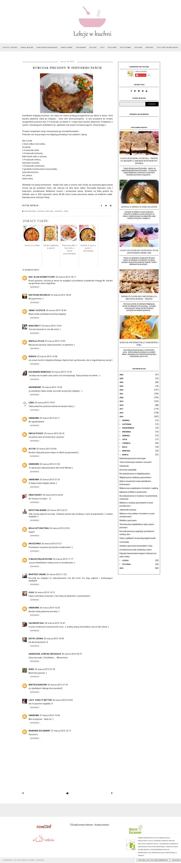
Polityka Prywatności (167, 47)
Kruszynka (35, 544)
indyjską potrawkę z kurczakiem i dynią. (68, 134)
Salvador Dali (36, 623)
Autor (32, 449)
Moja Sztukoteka (39, 528)
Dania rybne (66, 47)
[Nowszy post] (23, 793)
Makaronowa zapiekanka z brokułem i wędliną (139, 488)
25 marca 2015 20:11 (50, 418)
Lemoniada (124, 542)
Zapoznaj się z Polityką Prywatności (153, 860)
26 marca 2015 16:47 (55, 623)
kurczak (59, 211)
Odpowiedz (34, 287)
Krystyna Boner (38, 510)
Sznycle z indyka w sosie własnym (139, 207)
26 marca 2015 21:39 (58, 685)
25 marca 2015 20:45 (46, 449)
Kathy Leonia (36, 638)
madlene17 (35, 326)
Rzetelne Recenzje (39, 295)
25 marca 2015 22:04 (53, 495)
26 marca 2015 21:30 (45, 669)
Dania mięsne (27, 47)
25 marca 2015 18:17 (66, 277)
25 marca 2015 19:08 (47, 356)
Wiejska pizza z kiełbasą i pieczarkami (135, 477)
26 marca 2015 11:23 (57, 574)
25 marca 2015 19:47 (45, 403)
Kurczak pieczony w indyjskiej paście (135, 474)
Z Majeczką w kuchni (40, 559)
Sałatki (93, 47)
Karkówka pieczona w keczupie (133, 458)
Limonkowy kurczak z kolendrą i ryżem (136, 550)
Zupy (102, 47)
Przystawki (125, 47)
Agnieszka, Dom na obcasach (45, 654)
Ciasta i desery (10, 47)
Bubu (31, 669)
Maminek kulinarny (39, 731)
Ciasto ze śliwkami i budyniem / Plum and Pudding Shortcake (139, 251)
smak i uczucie (37, 310)
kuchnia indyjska (45, 211)
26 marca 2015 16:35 (50, 608)
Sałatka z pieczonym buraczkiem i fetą (136, 546)
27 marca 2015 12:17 (61, 731)
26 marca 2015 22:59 (63, 700)
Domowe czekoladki (128, 470)
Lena (31, 403)
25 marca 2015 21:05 (50, 464)
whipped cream (37, 574)
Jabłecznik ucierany (128, 510)
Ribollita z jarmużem (128, 520)
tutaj (43, 131)
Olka (31, 592)
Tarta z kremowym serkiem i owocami (135, 462)
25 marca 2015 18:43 (61, 295)
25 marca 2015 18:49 (56, 310)
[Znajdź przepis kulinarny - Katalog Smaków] (89, 825)
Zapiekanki (81, 47)
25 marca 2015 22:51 (57, 510)
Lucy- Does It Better (40, 700)
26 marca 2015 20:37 (72, 654)
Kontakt (150, 47)
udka (66, 211)
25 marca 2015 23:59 (60, 528)
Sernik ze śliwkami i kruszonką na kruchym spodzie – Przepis (139, 297)
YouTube (138, 47)
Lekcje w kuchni (28, 860)
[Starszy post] (112, 793)
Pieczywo (112, 47)
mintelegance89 (38, 685)
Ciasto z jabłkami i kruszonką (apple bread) (137, 538)
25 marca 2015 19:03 (51, 326)
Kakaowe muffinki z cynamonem (133, 492)
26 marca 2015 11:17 (63, 559)
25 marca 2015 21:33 (50, 480)
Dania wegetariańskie (47, 47)
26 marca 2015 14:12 (45, 592)
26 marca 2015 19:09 (54, 638)
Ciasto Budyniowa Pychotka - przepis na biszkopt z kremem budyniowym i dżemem (139, 161)
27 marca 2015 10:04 (50, 715)
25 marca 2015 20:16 (54, 433)
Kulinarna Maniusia (40, 372)
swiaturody (35, 495)
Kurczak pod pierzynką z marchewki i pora (139, 343)
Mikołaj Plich (36, 341)
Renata (32, 356)
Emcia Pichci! (36, 433)
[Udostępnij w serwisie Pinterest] (111, 206)
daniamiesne (30, 211)
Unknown (34, 418)
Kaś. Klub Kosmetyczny (42, 277)
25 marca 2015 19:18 (62, 372)
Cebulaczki (124, 466)
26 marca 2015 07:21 (52, 544)
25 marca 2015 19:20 (52, 387)
